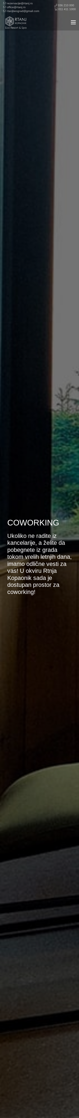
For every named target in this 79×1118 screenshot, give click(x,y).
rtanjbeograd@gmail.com (22, 11)
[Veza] (16, 22)
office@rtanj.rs (16, 7)
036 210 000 (65, 5)
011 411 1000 (67, 9)
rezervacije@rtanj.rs (19, 3)
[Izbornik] (73, 22)
